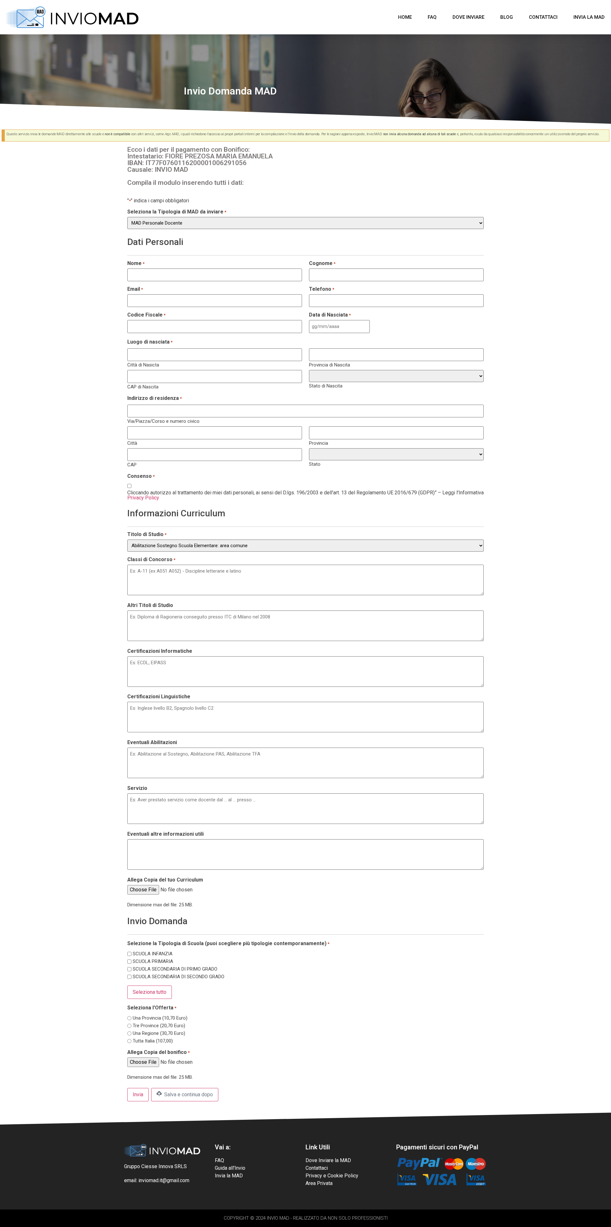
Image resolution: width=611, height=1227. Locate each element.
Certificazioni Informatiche (159, 651)
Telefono (321, 289)
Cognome (322, 263)
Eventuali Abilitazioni (152, 742)
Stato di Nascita (325, 385)
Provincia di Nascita (329, 364)
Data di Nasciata (330, 314)
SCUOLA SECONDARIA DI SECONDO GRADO (178, 976)
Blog (506, 17)
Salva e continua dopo (188, 1094)
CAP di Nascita (142, 386)
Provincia (318, 443)
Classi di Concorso (151, 559)
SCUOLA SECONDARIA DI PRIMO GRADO (175, 969)
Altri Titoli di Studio (150, 605)
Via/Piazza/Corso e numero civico (163, 421)
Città (132, 443)
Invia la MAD (589, 17)
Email (135, 289)
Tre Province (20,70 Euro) (159, 1025)
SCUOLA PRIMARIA (153, 961)
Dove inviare (468, 17)
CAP (132, 464)
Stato (314, 464)
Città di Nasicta (143, 364)
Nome (135, 263)
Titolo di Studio (146, 534)
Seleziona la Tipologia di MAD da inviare (176, 211)
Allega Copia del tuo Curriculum (165, 879)
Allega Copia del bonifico (158, 1052)
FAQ (432, 17)
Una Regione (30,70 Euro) (159, 1033)
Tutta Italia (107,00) (153, 1041)
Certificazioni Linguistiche (158, 696)
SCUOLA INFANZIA (152, 954)
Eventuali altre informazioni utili (165, 834)
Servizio (137, 788)
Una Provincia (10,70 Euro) (160, 1018)
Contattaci (543, 17)
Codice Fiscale (146, 314)
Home (405, 17)
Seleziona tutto (149, 992)
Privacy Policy (143, 498)
